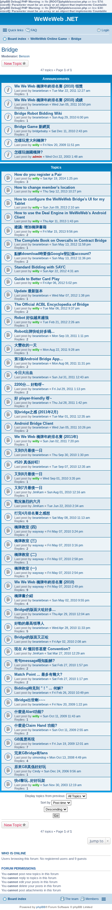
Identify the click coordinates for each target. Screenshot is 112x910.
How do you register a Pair (38, 174)
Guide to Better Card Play (36, 279)
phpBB (40, 907)
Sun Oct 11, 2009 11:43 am (61, 716)
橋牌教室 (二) (25, 554)
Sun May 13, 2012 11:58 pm (71, 244)
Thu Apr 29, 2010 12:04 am (71, 614)
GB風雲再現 (24, 739)
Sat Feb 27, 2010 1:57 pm (70, 665)
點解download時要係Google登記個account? (52, 254)
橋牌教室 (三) (25, 541)
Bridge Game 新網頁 (32, 126)
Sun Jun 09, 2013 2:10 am (61, 207)
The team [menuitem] (71, 899)
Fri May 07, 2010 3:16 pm (65, 545)
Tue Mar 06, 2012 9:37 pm (61, 308)
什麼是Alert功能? (29, 712)
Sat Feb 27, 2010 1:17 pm (70, 679)
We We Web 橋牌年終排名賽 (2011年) (46, 436)
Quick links (16, 30)
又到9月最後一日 (28, 450)
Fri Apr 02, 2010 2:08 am (69, 641)
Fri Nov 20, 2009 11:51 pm (61, 145)
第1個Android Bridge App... (38, 359)
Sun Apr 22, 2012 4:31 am (61, 271)
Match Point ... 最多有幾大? (38, 674)
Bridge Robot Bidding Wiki (38, 113)
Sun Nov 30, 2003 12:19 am (62, 785)
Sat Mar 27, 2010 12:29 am (66, 653)
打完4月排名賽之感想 (32, 513)
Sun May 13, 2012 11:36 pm (71, 258)
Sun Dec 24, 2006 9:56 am (62, 771)
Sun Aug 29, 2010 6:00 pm (70, 117)
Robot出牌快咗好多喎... (34, 331)
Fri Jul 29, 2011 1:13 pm (68, 389)
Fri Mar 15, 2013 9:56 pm (60, 231)
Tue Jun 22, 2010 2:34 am (65, 506)
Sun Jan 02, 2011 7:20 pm (61, 441)
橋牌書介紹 (23, 596)
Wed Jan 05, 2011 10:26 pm (71, 427)
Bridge (9, 49)
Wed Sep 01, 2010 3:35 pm (61, 478)
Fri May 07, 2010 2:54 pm (65, 572)
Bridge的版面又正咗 (31, 637)
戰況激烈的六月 (27, 501)
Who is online (13, 853)
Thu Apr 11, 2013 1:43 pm (60, 221)
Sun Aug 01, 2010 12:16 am (66, 492)
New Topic (13, 63)
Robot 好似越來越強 (31, 317)
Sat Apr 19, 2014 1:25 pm (60, 178)
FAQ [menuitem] (34, 30)
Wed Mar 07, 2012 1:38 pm (71, 295)
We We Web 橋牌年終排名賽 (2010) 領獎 (48, 86)
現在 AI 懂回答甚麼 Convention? (42, 649)
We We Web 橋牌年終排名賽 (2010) (44, 582)
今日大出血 (23, 373)
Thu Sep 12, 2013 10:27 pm (62, 191)
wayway (38, 531)
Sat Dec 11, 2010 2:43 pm (69, 131)
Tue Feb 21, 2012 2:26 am (61, 322)
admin (37, 156)
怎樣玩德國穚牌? (28, 152)
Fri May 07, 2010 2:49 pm (65, 586)
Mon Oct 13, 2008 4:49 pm (67, 757)
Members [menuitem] (92, 899)
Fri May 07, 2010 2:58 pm (65, 559)
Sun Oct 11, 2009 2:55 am (70, 730)
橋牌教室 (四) (25, 527)
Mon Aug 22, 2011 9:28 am (61, 349)
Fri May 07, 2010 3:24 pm (65, 531)
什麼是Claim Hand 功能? (35, 725)
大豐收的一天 (25, 345)
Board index (17, 899)
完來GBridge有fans (31, 753)
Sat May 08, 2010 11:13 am (71, 517)
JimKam (38, 492)
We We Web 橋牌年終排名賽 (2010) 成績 (48, 100)
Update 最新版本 (28, 291)
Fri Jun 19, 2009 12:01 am (70, 743)
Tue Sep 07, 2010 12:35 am (71, 466)
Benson (24, 56)
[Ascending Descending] (56, 809)
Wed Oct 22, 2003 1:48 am (64, 156)
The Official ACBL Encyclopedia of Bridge (51, 304)
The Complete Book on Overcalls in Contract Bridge (60, 240)
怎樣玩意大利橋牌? (30, 140)
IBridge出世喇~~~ (29, 700)
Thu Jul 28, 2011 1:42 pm (69, 402)
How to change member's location (44, 187)
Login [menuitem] (105, 30)
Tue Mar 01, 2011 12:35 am (71, 416)
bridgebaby (40, 131)
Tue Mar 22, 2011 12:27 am (71, 90)
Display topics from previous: (45, 796)
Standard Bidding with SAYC (39, 267)
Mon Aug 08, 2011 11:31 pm (71, 363)
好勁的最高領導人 (29, 623)
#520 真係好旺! (27, 462)
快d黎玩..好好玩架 (29, 780)
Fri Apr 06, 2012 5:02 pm (60, 283)
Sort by (45, 802)
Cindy (36, 771)
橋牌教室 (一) (25, 568)
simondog (39, 757)
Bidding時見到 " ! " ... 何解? (38, 688)
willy (35, 145)
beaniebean (40, 90)
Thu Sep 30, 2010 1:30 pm (70, 455)
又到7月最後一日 (28, 488)
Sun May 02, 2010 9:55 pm (70, 600)
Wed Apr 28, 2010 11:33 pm (71, 628)
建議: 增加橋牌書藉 (30, 227)
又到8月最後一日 (28, 474)
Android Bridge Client (33, 423)
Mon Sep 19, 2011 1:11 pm (70, 336)
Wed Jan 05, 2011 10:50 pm (71, 104)
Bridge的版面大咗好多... (35, 609)
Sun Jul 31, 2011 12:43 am (70, 377)
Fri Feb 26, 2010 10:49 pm (70, 692)
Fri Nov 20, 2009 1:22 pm (69, 704)
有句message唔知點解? (34, 660)
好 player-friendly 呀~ (33, 398)
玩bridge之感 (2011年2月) (36, 412)
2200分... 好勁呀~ (29, 384)
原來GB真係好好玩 (30, 767)
